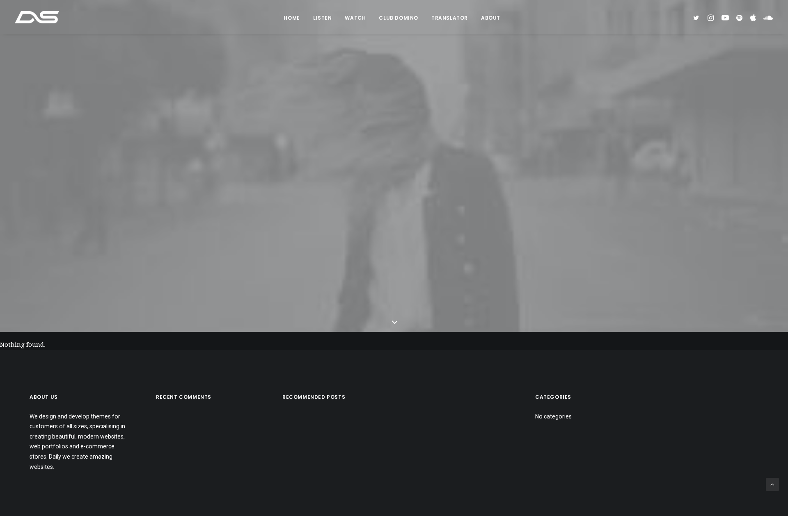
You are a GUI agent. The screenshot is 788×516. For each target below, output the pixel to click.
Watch (355, 17)
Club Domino (398, 17)
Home (292, 17)
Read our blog (394, 219)
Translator (449, 17)
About (490, 17)
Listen (322, 17)
